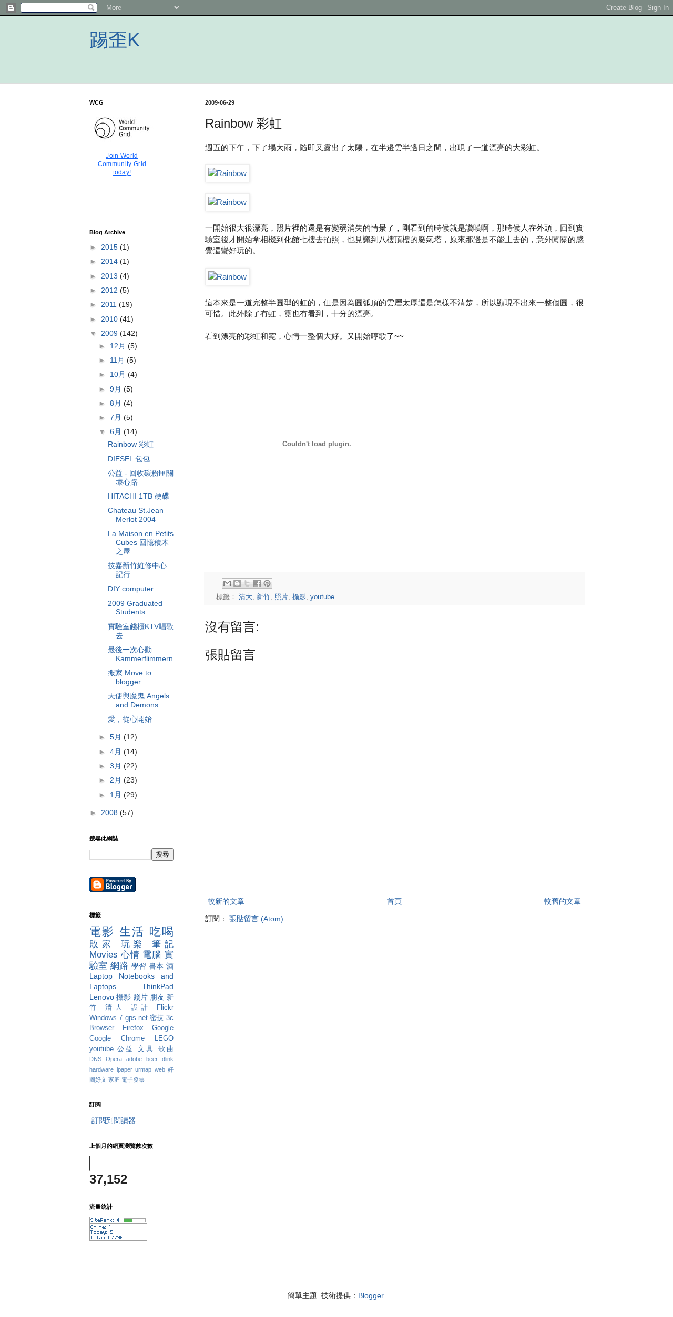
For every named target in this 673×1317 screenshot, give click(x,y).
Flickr (165, 1007)
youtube (322, 597)
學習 (139, 966)
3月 (117, 766)
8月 (117, 403)
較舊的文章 (562, 901)
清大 (245, 597)
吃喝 (161, 931)
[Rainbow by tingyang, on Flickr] (227, 173)
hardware (101, 1069)
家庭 (114, 1079)
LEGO (164, 1038)
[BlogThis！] (237, 583)
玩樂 (133, 944)
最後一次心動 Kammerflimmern (140, 654)
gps (130, 1018)
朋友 (157, 997)
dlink (168, 1059)
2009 (110, 333)
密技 (157, 1018)
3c (170, 1018)
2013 (110, 276)
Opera (114, 1059)
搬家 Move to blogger (129, 677)
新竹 (263, 597)
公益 (125, 1049)
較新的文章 (226, 901)
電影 (102, 931)
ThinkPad (158, 986)
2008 (110, 812)
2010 (110, 319)
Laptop (101, 976)
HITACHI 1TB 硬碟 (138, 496)
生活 (132, 931)
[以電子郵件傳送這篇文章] (227, 583)
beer (152, 1059)
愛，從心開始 (130, 719)
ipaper (124, 1069)
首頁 (394, 901)
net (143, 1018)
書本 (156, 966)
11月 (118, 360)
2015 (110, 247)
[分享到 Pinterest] (267, 583)
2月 (117, 780)
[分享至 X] (247, 583)
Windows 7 (106, 1018)
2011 (110, 304)
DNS (95, 1059)
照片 (281, 597)
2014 (110, 261)
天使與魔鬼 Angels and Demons (138, 700)
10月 (119, 374)
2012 (110, 290)
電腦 (151, 955)
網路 (119, 966)
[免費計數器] (118, 1238)
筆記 (163, 944)
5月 (117, 737)
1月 (117, 794)
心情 (130, 955)
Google (163, 1028)
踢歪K (114, 39)
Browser (101, 1028)
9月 (117, 389)
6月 (117, 431)
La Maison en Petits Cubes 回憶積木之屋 (141, 542)
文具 (146, 1049)
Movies (103, 955)
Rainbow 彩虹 (131, 444)
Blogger (370, 1295)
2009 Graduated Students (135, 607)
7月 (117, 417)
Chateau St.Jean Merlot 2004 (136, 514)
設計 (141, 1007)
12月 (119, 346)
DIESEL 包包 (129, 459)
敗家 (102, 944)
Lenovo (101, 997)
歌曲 (166, 1049)
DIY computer (131, 588)
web (160, 1069)
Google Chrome (117, 1038)
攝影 (299, 597)
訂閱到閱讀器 (113, 1120)
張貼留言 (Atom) (256, 918)
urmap (143, 1069)
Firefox (133, 1028)
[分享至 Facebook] (257, 583)
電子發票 (133, 1079)
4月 (117, 751)
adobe (134, 1059)
